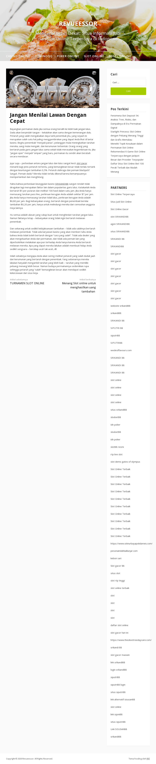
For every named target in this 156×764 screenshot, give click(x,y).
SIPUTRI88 (116, 342)
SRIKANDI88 (61, 183)
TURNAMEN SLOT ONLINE (27, 281)
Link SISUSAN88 (119, 729)
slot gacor (82, 163)
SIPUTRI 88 (117, 327)
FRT (148, 758)
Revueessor (78, 23)
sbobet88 (116, 417)
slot (113, 595)
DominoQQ (43, 56)
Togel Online (120, 56)
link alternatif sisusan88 (123, 699)
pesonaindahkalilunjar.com (124, 550)
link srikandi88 (118, 662)
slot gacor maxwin (120, 654)
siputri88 (115, 335)
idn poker (115, 424)
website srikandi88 (120, 305)
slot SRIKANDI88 (119, 216)
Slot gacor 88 (117, 565)
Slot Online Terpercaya (123, 194)
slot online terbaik (120, 587)
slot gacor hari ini (119, 632)
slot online (116, 379)
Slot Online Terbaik (120, 469)
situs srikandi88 (119, 409)
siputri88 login (118, 684)
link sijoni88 (116, 714)
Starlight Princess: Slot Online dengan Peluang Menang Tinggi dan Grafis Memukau (127, 135)
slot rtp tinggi (118, 580)
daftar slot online (119, 625)
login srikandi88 (119, 669)
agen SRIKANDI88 (120, 223)
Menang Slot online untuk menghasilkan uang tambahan (79, 285)
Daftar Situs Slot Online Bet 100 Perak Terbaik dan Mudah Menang (127, 167)
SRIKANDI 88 (117, 238)
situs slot (115, 573)
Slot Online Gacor (120, 209)
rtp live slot (116, 454)
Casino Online (18, 56)
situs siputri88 (118, 692)
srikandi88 (116, 313)
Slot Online (94, 56)
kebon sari (116, 558)
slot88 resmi (117, 446)
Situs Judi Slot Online (121, 201)
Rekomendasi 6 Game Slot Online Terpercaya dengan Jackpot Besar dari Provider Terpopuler (128, 155)
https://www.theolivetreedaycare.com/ (131, 639)
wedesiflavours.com (121, 350)
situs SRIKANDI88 (120, 231)
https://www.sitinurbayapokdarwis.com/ (131, 543)
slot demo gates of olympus (125, 461)
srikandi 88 (116, 647)
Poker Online (68, 56)
